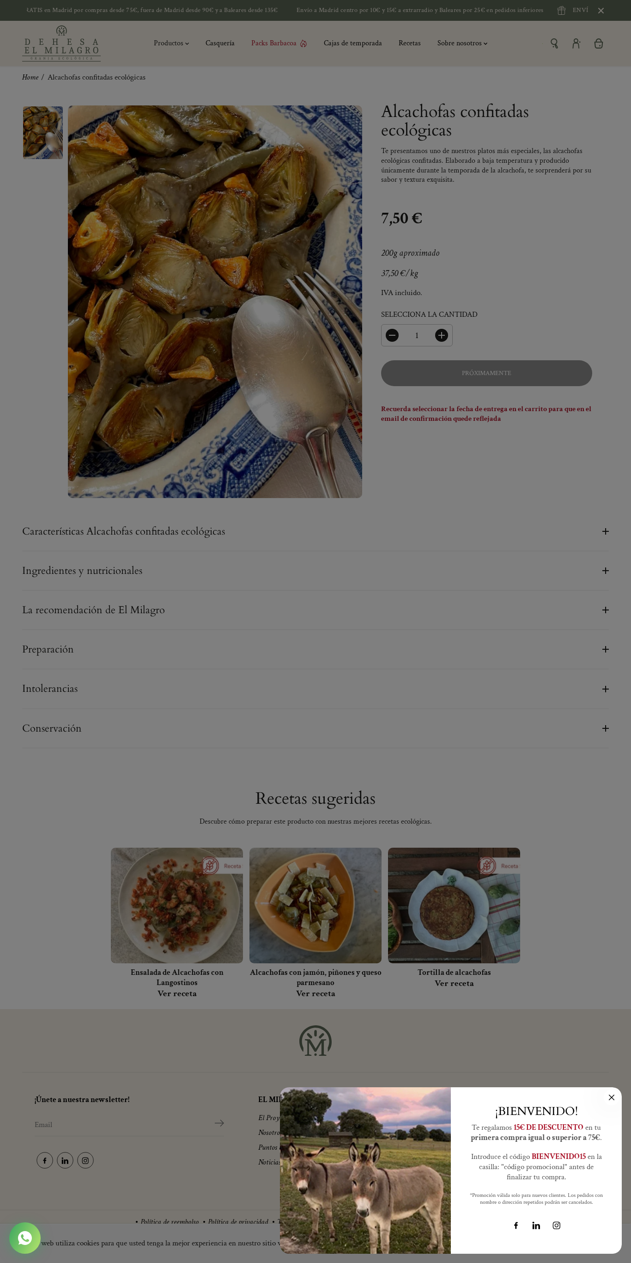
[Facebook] (516, 1225)
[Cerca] (611, 1097)
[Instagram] (556, 1225)
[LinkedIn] (536, 1225)
